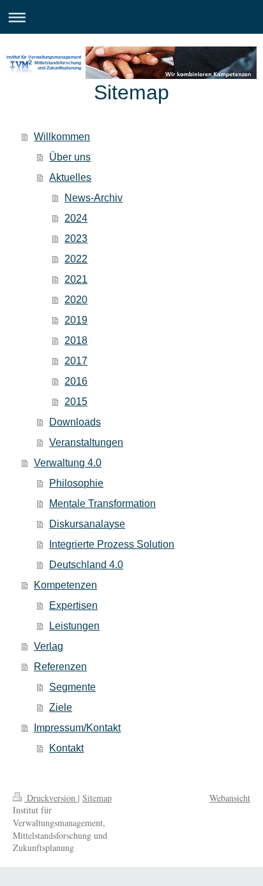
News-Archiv (93, 197)
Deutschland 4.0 (86, 564)
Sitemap (97, 798)
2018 (75, 340)
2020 (75, 299)
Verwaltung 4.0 (67, 462)
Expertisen (73, 605)
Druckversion (51, 798)
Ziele (60, 707)
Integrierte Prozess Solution (111, 544)
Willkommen (62, 136)
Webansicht (229, 798)
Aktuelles (70, 177)
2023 (75, 238)
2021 (75, 279)
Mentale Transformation (102, 503)
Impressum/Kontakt (77, 727)
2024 (75, 218)
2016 (75, 381)
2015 (75, 401)
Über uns (70, 157)
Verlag (48, 646)
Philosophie (76, 483)
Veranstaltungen (86, 442)
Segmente (72, 687)
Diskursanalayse (87, 523)
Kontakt (66, 748)
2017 (75, 360)
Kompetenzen (65, 585)
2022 (75, 259)
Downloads (75, 422)
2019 (75, 320)
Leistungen (74, 625)
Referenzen (60, 666)
